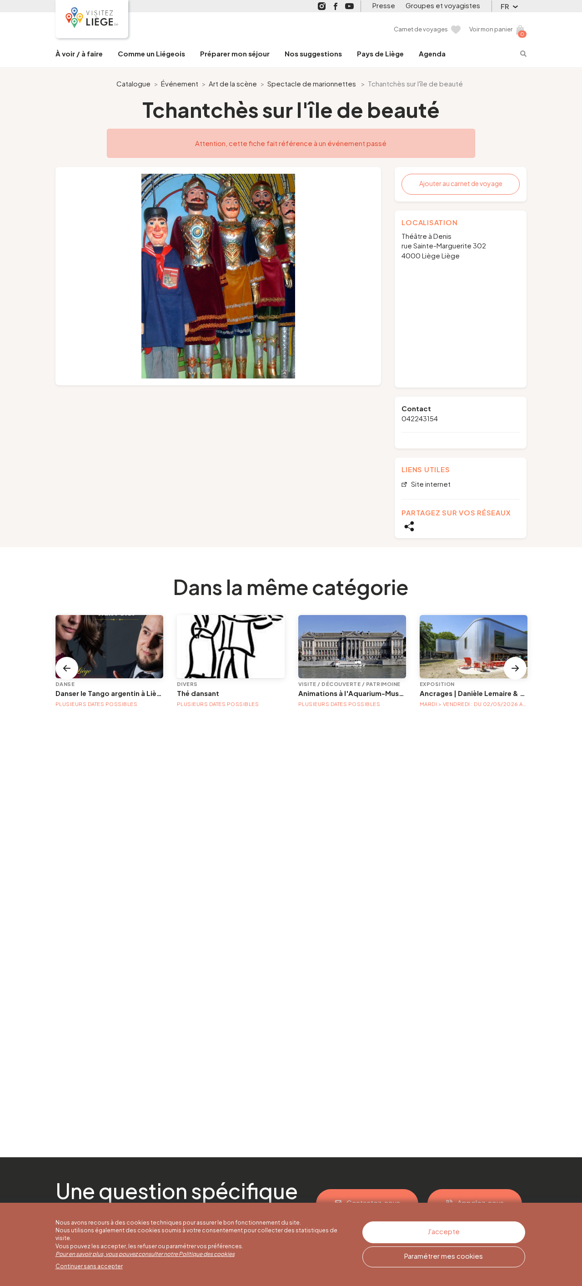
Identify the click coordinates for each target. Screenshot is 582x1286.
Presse (383, 5)
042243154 (419, 418)
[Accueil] (91, 19)
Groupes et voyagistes (443, 5)
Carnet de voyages (421, 29)
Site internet (430, 484)
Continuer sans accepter (89, 1266)
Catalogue (133, 83)
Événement (179, 83)
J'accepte (443, 1231)
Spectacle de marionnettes (311, 83)
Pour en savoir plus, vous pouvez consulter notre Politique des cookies (145, 1254)
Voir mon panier (490, 29)
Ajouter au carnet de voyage (460, 183)
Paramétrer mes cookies (443, 1255)
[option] (218, 276)
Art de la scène (233, 83)
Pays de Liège (380, 53)
